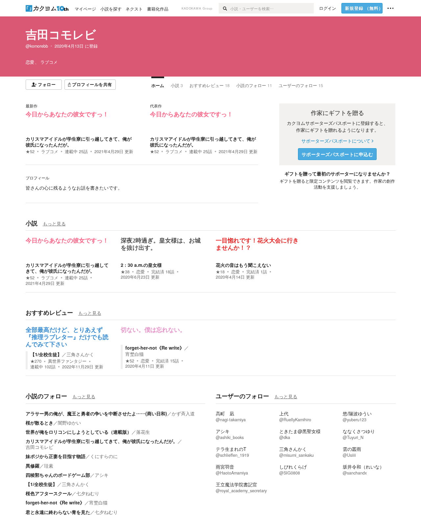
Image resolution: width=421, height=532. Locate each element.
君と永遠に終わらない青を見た (58, 512)
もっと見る (54, 223)
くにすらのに (104, 456)
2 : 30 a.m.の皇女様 (141, 265)
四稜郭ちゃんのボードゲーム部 (58, 475)
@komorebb (37, 46)
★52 (30, 151)
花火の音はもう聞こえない (243, 265)
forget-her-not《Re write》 (154, 347)
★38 (125, 271)
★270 (35, 361)
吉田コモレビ (61, 34)
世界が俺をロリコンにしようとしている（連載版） (79, 431)
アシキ (102, 475)
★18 (220, 271)
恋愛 (140, 272)
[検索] (224, 8)
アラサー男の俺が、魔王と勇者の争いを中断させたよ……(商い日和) (96, 413)
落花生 (143, 431)
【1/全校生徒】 (46, 354)
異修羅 (32, 465)
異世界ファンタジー (67, 361)
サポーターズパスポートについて (335, 140)
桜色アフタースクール (49, 493)
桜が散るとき (39, 422)
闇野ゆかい (69, 422)
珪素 (48, 465)
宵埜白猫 (134, 354)
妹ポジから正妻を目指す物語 (56, 456)
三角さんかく (80, 354)
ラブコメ (49, 151)
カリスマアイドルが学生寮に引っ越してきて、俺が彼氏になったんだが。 (79, 141)
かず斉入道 (183, 413)
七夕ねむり (87, 493)
